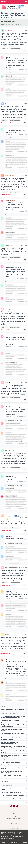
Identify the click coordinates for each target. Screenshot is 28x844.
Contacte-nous (14, 826)
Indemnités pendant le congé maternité (12, 799)
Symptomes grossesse (15, 48)
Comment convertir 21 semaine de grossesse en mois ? (11, 721)
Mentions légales (14, 816)
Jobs (14, 813)
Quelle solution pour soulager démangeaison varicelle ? (9, 742)
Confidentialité (14, 823)
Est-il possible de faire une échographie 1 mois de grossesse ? (13, 725)
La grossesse (5, 48)
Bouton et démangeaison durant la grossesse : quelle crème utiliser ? (11, 763)
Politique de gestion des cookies (14, 818)
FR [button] (26, 1)
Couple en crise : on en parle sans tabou (12, 709)
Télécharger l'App (21, 6)
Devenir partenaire (14, 811)
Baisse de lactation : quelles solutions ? (12, 802)
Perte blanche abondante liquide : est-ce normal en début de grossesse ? (13, 717)
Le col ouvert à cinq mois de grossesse (12, 795)
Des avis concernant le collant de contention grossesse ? (10, 738)
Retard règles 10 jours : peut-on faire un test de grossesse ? (12, 772)
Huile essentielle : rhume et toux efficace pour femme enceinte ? (13, 747)
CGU (14, 821)
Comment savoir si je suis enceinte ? (11, 792)
